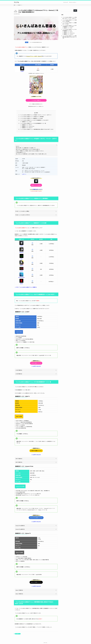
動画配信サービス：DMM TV (27, 124)
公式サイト (24, 174)
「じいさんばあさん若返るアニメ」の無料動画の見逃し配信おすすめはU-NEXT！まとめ (36, 129)
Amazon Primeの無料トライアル (36, 517)
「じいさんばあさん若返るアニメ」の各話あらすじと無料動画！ (32, 116)
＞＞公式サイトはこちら (36, 366)
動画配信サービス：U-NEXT (27, 121)
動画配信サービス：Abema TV (27, 127)
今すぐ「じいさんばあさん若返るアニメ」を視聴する (26, 287)
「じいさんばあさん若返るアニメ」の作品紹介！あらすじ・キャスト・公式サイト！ (36, 114)
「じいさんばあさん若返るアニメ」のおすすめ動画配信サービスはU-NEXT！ (34, 120)
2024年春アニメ (17, 633)
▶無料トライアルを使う (36, 185)
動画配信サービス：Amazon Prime (28, 126)
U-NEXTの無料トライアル (36, 363)
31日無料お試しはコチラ (37, 189)
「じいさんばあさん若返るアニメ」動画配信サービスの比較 (31, 118)
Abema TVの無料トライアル (36, 582)
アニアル (16, 2)
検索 (75, 10)
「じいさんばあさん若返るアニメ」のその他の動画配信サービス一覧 (33, 123)
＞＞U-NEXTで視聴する (36, 100)
